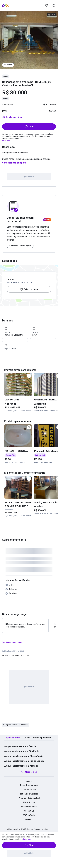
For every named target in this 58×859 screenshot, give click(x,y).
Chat (31, 126)
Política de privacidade (29, 794)
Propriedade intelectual (29, 798)
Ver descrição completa (14, 162)
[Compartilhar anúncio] (53, 5)
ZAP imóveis (29, 815)
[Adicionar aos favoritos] (46, 5)
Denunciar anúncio (14, 642)
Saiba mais (6, 141)
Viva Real (29, 819)
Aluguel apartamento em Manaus (21, 766)
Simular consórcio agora (20, 246)
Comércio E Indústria (13, 335)
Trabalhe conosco (29, 806)
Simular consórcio (14, 117)
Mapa (9, 65)
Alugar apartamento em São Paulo (21, 751)
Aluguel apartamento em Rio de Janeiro (24, 761)
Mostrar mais (31, 772)
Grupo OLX (29, 811)
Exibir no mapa (31, 289)
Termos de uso (29, 789)
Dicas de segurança (29, 785)
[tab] (13, 737)
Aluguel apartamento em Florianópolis (23, 756)
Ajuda (29, 781)
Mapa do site (29, 802)
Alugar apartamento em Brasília (20, 746)
